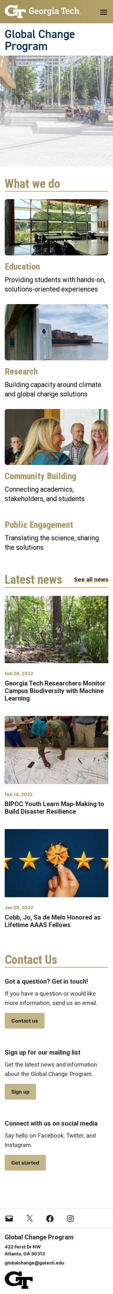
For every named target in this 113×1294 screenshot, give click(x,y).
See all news (91, 579)
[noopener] (43, 11)
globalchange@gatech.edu (34, 1262)
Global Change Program (40, 40)
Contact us (24, 1021)
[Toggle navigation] (103, 12)
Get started (25, 1163)
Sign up (20, 1092)
